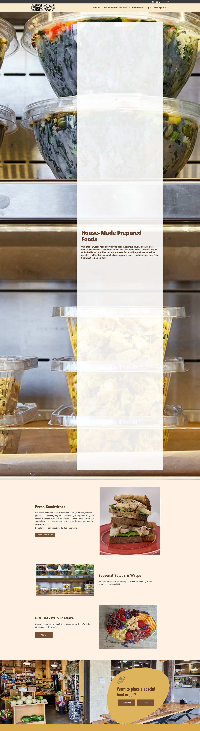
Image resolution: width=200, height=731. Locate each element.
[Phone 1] (160, 2)
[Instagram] (157, 2)
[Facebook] (153, 2)
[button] (168, 2)
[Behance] (164, 2)
